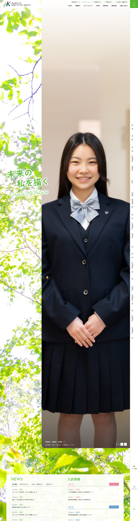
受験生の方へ (98, 2)
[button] (125, 444)
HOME (70, 6)
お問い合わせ (124, 6)
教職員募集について (76, 2)
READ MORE (114, 485)
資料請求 (114, 6)
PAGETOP (2, 519)
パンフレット (134, 488)
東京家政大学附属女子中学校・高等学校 (18, 4)
